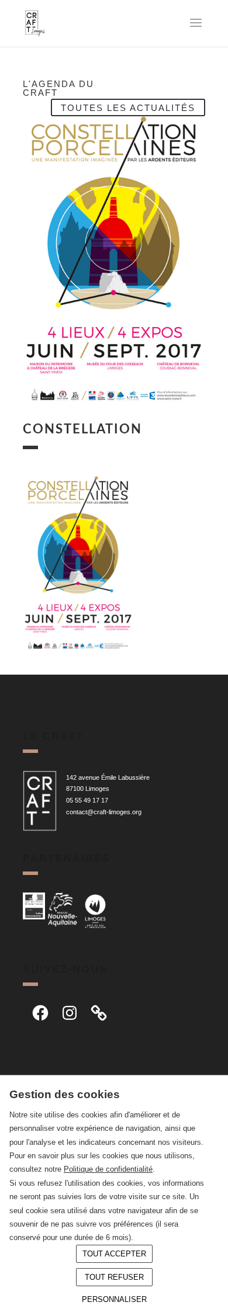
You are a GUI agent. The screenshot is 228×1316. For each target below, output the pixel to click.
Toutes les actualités (128, 107)
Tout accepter (114, 1253)
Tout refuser (114, 1277)
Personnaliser (114, 1299)
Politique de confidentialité (108, 1169)
